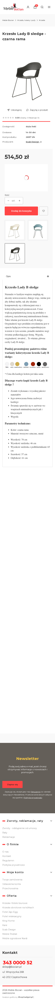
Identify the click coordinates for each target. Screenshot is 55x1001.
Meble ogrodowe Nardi (14, 938)
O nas (5, 851)
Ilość (7, 195)
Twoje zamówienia (12, 879)
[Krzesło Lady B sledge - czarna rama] (15, 253)
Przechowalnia (10, 888)
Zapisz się (12, 784)
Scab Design (33, 142)
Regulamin (36, 792)
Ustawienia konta (11, 884)
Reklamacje (8, 837)
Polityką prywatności (33, 798)
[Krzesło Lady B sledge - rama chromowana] (15, 230)
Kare (4, 925)
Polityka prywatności (13, 865)
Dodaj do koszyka (21, 210)
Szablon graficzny (17, 997)
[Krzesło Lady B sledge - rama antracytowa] (38, 230)
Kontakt (6, 856)
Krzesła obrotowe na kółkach (18, 907)
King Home (8, 920)
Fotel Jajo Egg (10, 912)
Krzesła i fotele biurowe (14, 903)
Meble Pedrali (9, 934)
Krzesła (42, 20)
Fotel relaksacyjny (11, 916)
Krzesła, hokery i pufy (26, 20)
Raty (4, 832)
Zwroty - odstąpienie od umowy (19, 828)
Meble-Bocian (8, 20)
